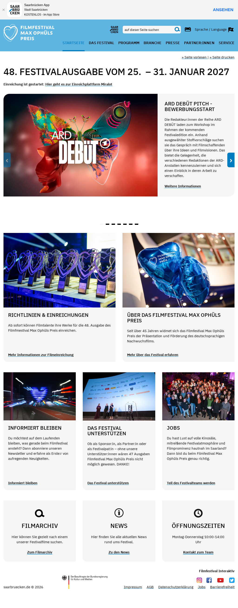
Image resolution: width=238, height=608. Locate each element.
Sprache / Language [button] (211, 29)
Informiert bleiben (22, 483)
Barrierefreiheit (222, 587)
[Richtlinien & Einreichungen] (59, 270)
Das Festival (101, 43)
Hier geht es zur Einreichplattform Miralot (78, 84)
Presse (173, 43)
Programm (128, 43)
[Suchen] (177, 29)
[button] (102, 224)
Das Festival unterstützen (108, 483)
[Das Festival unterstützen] (119, 396)
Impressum (133, 587)
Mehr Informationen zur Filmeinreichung (40, 355)
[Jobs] (198, 396)
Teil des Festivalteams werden (191, 483)
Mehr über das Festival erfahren (152, 355)
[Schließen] (3, 9)
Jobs (201, 587)
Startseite (74, 43)
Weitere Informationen (183, 186)
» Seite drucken (222, 57)
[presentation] (7, 160)
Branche (153, 43)
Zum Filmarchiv (39, 552)
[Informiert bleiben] (39, 396)
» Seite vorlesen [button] (195, 57)
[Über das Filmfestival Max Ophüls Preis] (178, 270)
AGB (150, 587)
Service (227, 43)
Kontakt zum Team (198, 552)
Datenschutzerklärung (175, 587)
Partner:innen (199, 43)
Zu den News (119, 552)
